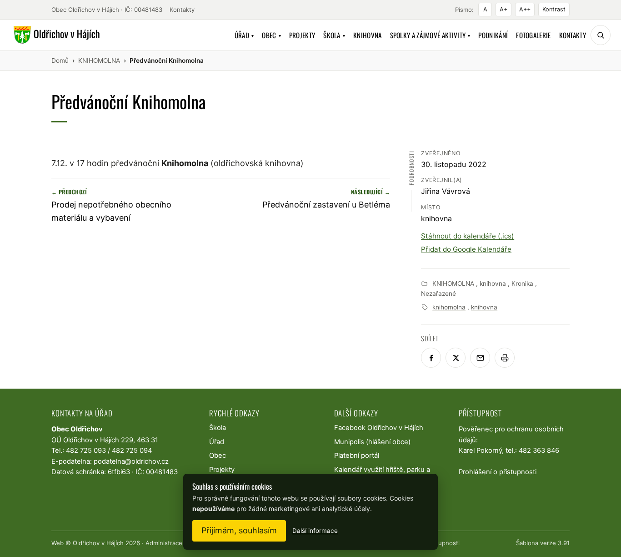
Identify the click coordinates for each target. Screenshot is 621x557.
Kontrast (554, 9)
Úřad (244, 35)
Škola (334, 35)
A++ (525, 9)
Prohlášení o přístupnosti (497, 472)
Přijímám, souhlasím (239, 530)
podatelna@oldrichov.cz (131, 461)
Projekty (302, 35)
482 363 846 (539, 450)
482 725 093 (86, 450)
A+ (503, 9)
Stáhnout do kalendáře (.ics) (467, 236)
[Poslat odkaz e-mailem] (480, 358)
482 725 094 (132, 450)
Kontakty (182, 9)
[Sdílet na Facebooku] (431, 358)
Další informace (315, 530)
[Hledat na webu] (601, 35)
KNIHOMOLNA (453, 283)
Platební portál (356, 455)
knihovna (493, 283)
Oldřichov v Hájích (98, 543)
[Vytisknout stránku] (505, 358)
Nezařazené (438, 293)
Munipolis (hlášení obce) (372, 442)
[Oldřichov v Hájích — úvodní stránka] (55, 35)
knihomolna (449, 307)
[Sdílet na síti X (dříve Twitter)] (456, 358)
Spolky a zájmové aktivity (430, 35)
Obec (271, 35)
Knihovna (367, 35)
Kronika (522, 283)
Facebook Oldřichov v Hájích (378, 428)
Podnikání (493, 35)
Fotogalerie (533, 35)
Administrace (163, 543)
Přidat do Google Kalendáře (466, 249)
